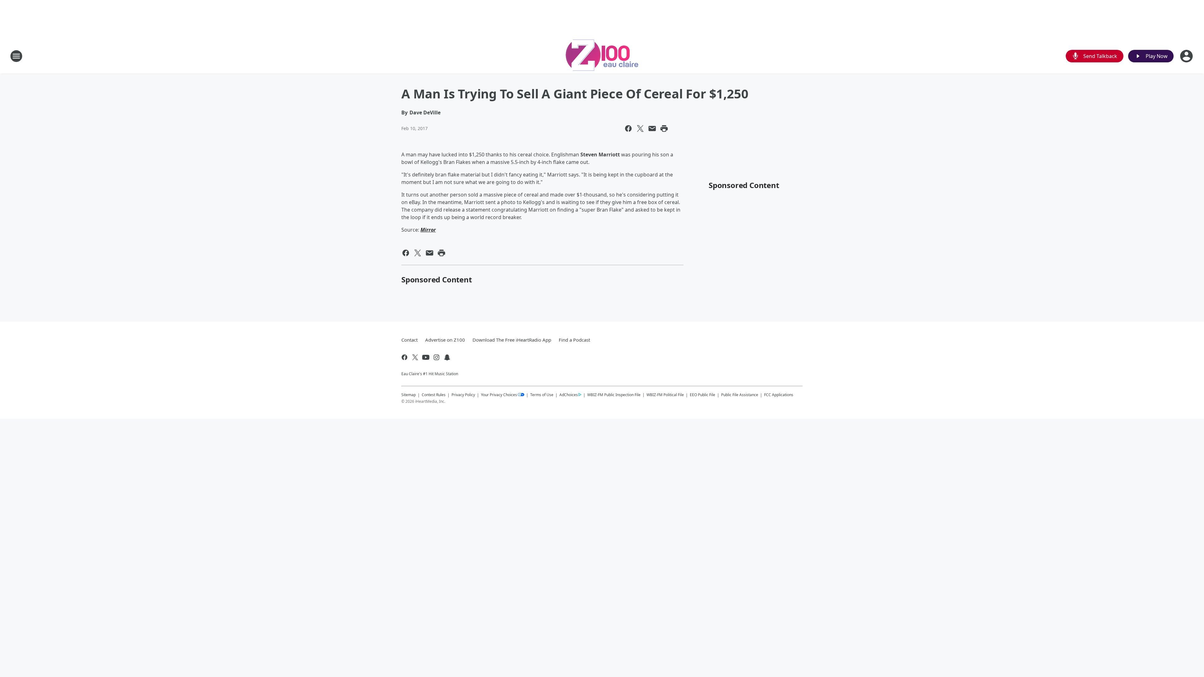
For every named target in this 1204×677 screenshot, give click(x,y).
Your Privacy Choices (499, 394)
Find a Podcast (574, 340)
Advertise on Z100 (445, 340)
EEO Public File (702, 394)
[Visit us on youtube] (426, 357)
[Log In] (1187, 56)
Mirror (428, 229)
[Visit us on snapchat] (447, 357)
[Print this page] (664, 128)
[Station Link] (602, 55)
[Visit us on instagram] (436, 357)
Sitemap (408, 394)
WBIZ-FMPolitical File (665, 394)
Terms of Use (541, 394)
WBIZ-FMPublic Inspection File (614, 394)
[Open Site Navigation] (16, 56)
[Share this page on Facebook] (628, 128)
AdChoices (568, 394)
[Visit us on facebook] (404, 357)
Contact (409, 340)
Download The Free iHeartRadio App (512, 340)
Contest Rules (434, 394)
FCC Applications (778, 394)
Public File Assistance (739, 394)
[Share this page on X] (640, 128)
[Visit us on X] (415, 357)
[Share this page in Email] (652, 128)
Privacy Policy (463, 394)
